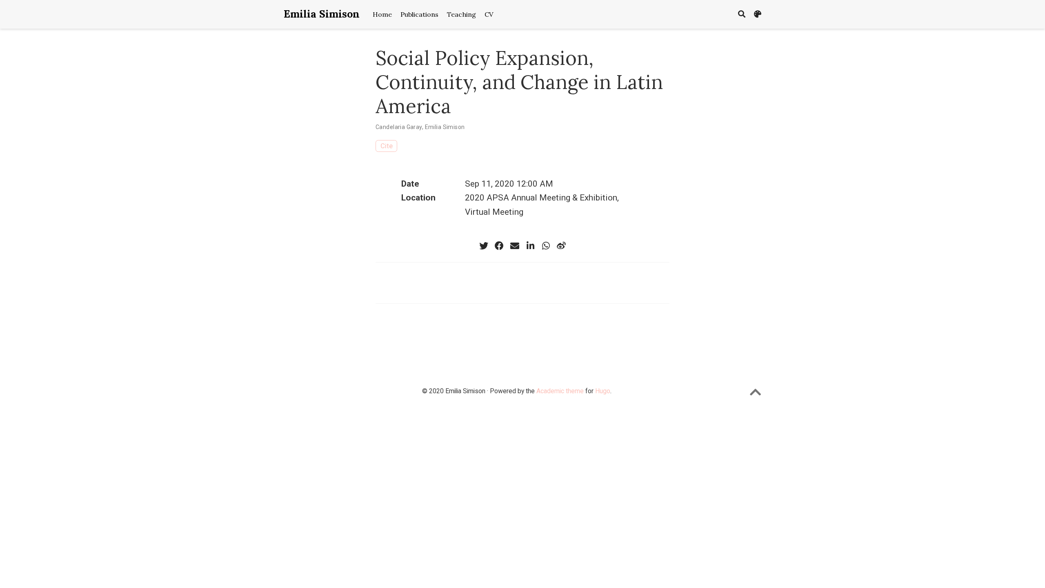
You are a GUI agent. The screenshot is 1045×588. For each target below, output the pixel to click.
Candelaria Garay (399, 127)
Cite (386, 146)
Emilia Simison (322, 13)
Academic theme (560, 391)
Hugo (602, 391)
